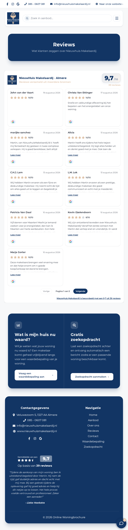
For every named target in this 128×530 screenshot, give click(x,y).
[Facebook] (7, 4)
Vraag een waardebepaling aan (36, 375)
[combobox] (67, 18)
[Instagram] (12, 4)
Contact (93, 436)
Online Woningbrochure (69, 517)
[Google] (18, 4)
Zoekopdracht (93, 446)
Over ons (93, 425)
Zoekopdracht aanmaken (92, 376)
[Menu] (117, 18)
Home (93, 414)
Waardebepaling (93, 441)
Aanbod (93, 420)
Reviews (93, 430)
